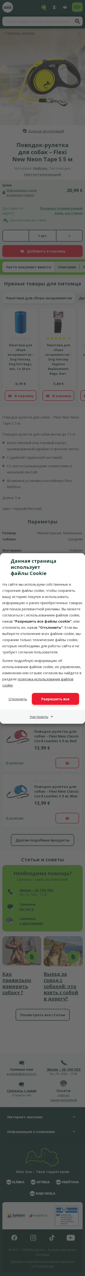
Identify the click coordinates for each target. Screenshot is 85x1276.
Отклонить (17, 698)
